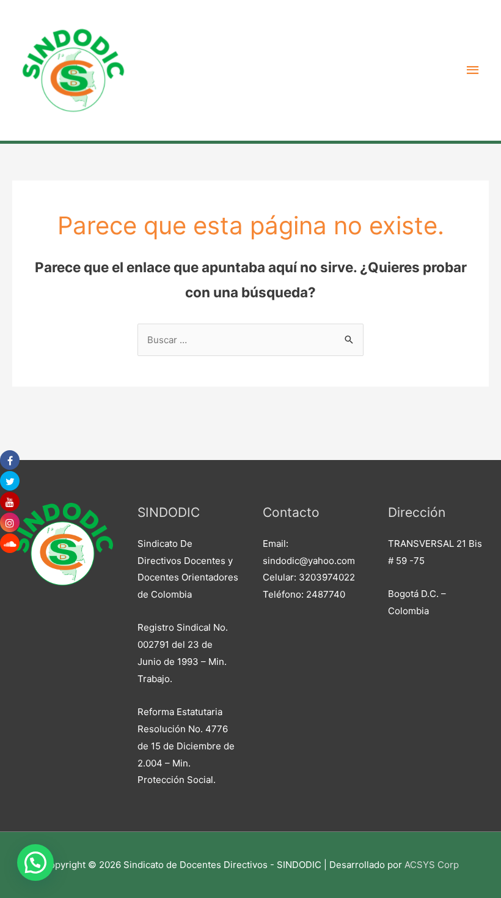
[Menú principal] (473, 70)
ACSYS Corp (431, 864)
